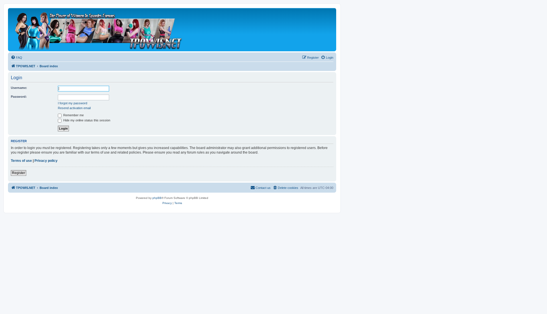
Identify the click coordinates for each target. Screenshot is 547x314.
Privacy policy (46, 161)
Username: (19, 87)
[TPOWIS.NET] (98, 29)
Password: (19, 96)
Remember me (73, 115)
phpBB (157, 197)
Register (18, 173)
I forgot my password (72, 103)
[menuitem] (16, 57)
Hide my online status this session (86, 120)
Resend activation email (74, 108)
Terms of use (21, 161)
